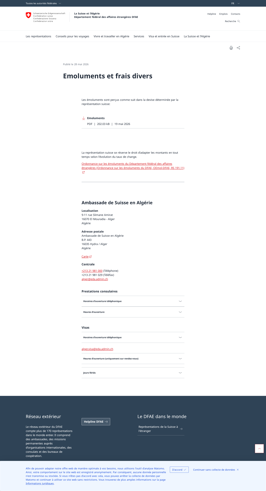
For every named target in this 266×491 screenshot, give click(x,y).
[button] (38, 36)
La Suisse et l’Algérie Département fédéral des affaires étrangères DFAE (106, 15)
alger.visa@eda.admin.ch (97, 349)
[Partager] (238, 47)
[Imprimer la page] (231, 47)
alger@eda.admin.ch (95, 279)
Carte (85, 256)
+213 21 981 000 (92, 271)
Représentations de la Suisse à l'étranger (158, 429)
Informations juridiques (40, 483)
